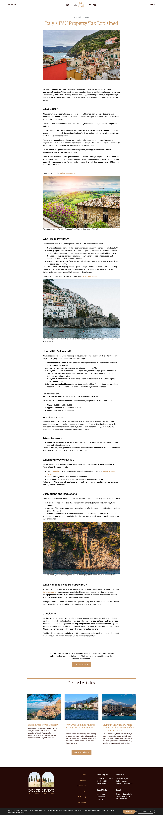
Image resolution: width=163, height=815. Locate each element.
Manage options (145, 811)
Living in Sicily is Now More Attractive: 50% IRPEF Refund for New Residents (119, 727)
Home (84, 775)
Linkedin (100, 799)
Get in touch (82, 802)
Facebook (101, 797)
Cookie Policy (20, 812)
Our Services (81, 786)
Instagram (101, 794)
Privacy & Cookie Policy (124, 794)
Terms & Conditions (123, 796)
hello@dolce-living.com (124, 783)
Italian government (50, 592)
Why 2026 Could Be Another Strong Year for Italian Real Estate (80, 727)
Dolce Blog (82, 797)
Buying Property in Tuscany (43, 724)
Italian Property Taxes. (68, 173)
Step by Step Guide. (89, 276)
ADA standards (121, 799)
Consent (129, 811)
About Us (83, 780)
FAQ (84, 791)
